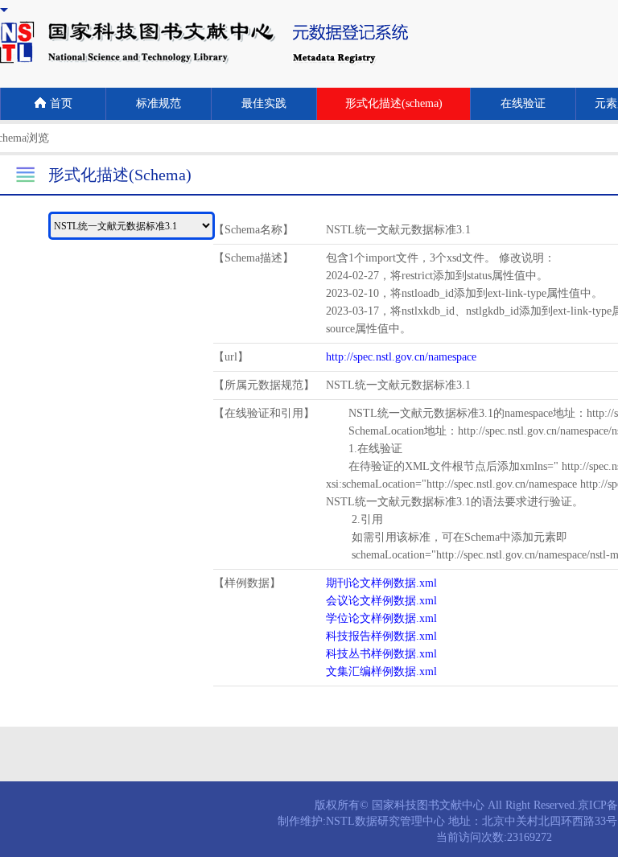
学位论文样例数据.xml (381, 618)
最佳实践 (263, 103)
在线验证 (523, 103)
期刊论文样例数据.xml (381, 583)
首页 (61, 103)
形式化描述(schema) (394, 103)
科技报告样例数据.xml (381, 636)
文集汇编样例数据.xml (381, 671)
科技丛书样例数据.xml (381, 654)
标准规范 (158, 103)
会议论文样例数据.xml (381, 601)
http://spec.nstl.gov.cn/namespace (401, 357)
